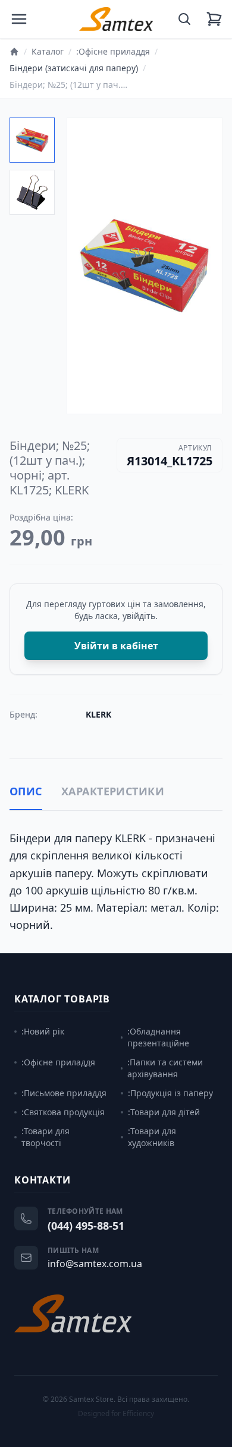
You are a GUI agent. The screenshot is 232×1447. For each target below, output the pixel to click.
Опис (26, 791)
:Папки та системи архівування (165, 1068)
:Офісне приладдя (113, 51)
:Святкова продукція (63, 1112)
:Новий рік (42, 1031)
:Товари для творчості (45, 1136)
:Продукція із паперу (170, 1093)
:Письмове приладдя (63, 1093)
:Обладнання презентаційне (158, 1037)
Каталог (48, 51)
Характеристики (112, 791)
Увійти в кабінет (116, 645)
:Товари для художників (152, 1136)
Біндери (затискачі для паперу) (74, 68)
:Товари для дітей (164, 1112)
